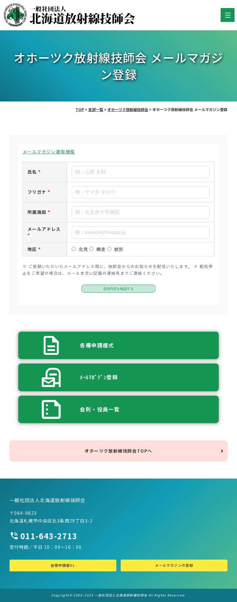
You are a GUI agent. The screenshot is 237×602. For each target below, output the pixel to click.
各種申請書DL (63, 565)
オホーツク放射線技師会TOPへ (118, 451)
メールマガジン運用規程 (49, 151)
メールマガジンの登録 (174, 565)
